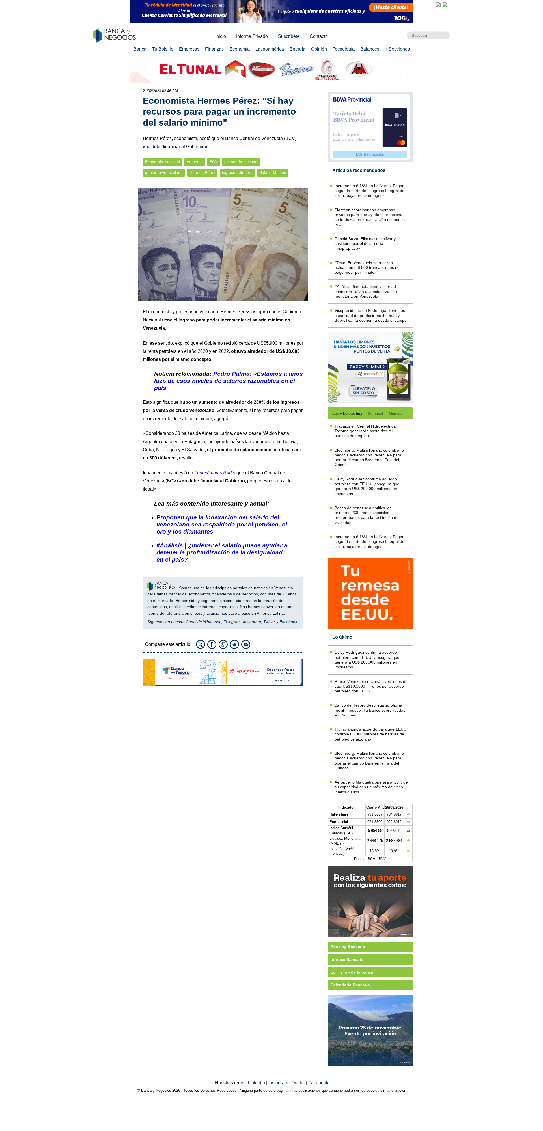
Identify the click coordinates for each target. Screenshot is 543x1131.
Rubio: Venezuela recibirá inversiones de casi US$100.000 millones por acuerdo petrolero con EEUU (371, 686)
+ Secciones (397, 49)
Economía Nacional (162, 162)
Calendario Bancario (350, 985)
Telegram (232, 622)
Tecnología (344, 49)
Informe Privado (252, 36)
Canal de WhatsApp (203, 622)
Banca (139, 49)
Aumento (195, 162)
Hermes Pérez (202, 172)
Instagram (252, 622)
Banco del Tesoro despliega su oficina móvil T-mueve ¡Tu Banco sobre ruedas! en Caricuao (370, 710)
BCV (213, 162)
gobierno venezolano (164, 172)
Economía (239, 49)
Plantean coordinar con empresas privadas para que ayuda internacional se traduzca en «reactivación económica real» (371, 217)
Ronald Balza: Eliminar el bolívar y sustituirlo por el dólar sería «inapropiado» (365, 243)
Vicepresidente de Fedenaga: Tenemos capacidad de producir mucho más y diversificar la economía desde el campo (371, 315)
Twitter (269, 622)
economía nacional (241, 162)
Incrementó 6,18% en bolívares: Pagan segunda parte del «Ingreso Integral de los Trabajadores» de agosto (369, 191)
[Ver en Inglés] (438, 4)
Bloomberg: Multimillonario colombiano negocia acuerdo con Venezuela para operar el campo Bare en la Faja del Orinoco (369, 457)
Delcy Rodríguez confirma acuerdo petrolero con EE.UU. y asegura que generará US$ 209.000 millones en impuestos (367, 486)
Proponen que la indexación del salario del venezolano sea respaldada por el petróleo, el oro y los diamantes (221, 524)
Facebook (288, 622)
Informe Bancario (347, 959)
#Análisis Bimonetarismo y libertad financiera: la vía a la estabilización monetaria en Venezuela (366, 291)
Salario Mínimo (272, 172)
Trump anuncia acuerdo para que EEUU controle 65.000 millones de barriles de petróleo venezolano (370, 734)
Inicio (220, 36)
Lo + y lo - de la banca (352, 972)
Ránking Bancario (348, 946)
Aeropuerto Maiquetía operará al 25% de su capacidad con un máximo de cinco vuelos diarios (371, 787)
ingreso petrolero (237, 172)
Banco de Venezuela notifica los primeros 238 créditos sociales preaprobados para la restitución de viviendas (366, 515)
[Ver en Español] (445, 4)
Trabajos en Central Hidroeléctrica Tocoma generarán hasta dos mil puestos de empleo (365, 431)
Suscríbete (288, 36)
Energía (297, 49)
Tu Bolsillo (162, 49)
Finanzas (214, 49)
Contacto (319, 36)
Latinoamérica (269, 49)
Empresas (189, 49)
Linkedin (257, 1082)
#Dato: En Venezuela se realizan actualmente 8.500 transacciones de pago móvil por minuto (367, 267)
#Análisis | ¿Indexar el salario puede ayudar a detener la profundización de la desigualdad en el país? (221, 552)
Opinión (319, 49)
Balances (369, 49)
